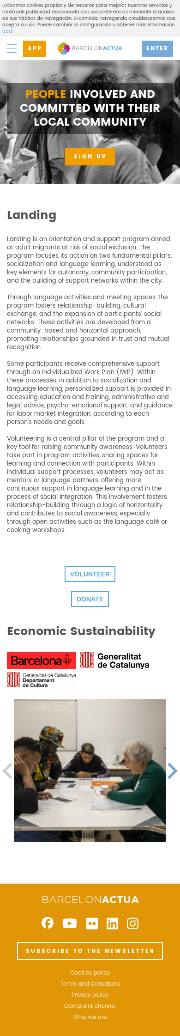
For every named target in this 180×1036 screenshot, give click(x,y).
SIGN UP (90, 156)
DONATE (90, 599)
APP (35, 48)
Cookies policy (90, 973)
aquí (7, 31)
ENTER (157, 48)
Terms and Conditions (90, 984)
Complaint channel (90, 1006)
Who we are (90, 1017)
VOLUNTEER (90, 574)
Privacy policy (90, 995)
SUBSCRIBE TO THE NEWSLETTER (90, 951)
